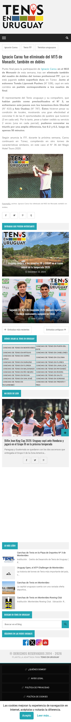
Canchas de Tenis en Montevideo (33, 582)
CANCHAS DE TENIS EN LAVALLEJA (51, 365)
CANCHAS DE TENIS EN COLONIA (50, 357)
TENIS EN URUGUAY (49, 657)
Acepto (26, 715)
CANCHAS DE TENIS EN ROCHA (16, 375)
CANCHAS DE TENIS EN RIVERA (49, 372)
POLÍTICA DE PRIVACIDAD (36, 687)
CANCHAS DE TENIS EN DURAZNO (17, 362)
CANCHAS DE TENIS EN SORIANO (50, 379)
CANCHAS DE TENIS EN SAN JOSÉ (17, 379)
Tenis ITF (27, 47)
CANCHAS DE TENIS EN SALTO (49, 375)
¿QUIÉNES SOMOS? (37, 669)
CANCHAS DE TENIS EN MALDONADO (19, 369)
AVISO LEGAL (37, 678)
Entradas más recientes (18, 330)
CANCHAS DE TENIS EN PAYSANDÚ (51, 369)
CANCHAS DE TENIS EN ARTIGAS (17, 353)
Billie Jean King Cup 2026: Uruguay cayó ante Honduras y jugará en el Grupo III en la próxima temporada (34, 442)
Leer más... (44, 715)
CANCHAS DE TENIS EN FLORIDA (17, 365)
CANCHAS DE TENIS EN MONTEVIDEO (19, 348)
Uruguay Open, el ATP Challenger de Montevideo (40, 567)
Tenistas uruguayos (47, 47)
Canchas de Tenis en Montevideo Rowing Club (39, 597)
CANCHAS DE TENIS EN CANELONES (52, 353)
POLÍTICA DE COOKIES (37, 696)
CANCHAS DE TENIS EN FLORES (50, 362)
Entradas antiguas (55, 330)
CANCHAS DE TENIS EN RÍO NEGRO (18, 372)
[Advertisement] (35, 504)
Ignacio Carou (11, 47)
